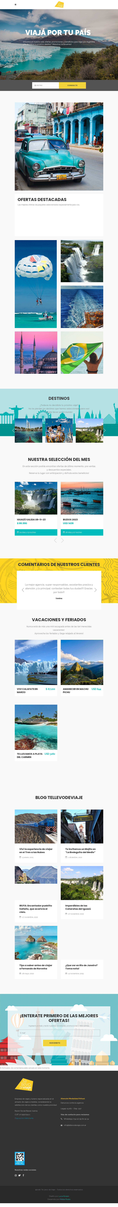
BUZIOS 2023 (24, 519)
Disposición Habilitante (24, 1111)
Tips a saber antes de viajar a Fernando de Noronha (35, 959)
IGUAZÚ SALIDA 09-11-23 (77, 519)
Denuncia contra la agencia (72, 1095)
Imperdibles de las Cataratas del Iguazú (78, 899)
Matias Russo (65, 1192)
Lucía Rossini (64, 1189)
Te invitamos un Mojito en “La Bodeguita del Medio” (80, 843)
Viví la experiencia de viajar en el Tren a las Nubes (36, 843)
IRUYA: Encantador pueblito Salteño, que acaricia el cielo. (35, 901)
